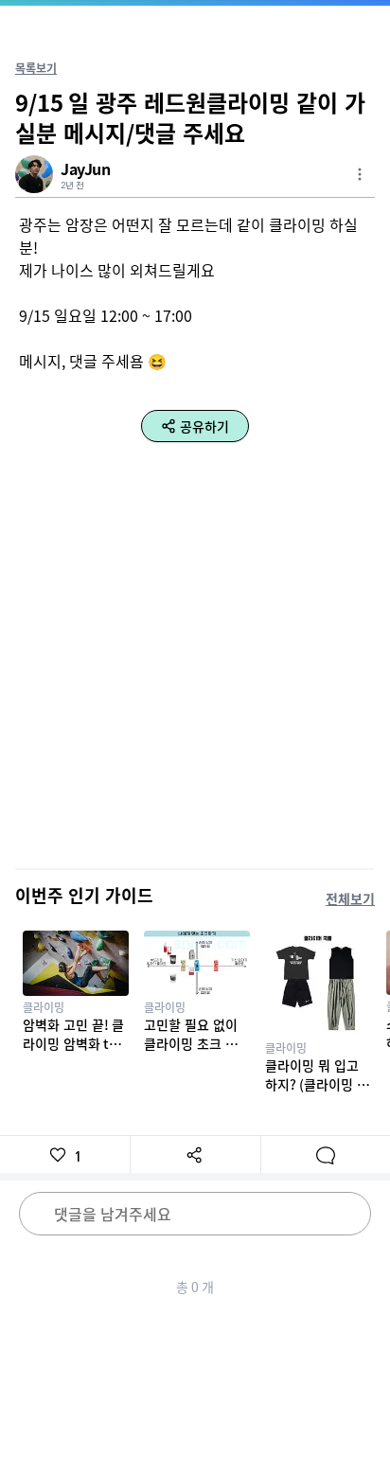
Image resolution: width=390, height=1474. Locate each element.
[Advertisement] (195, 658)
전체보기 (350, 898)
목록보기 (36, 68)
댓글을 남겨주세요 (112, 1213)
